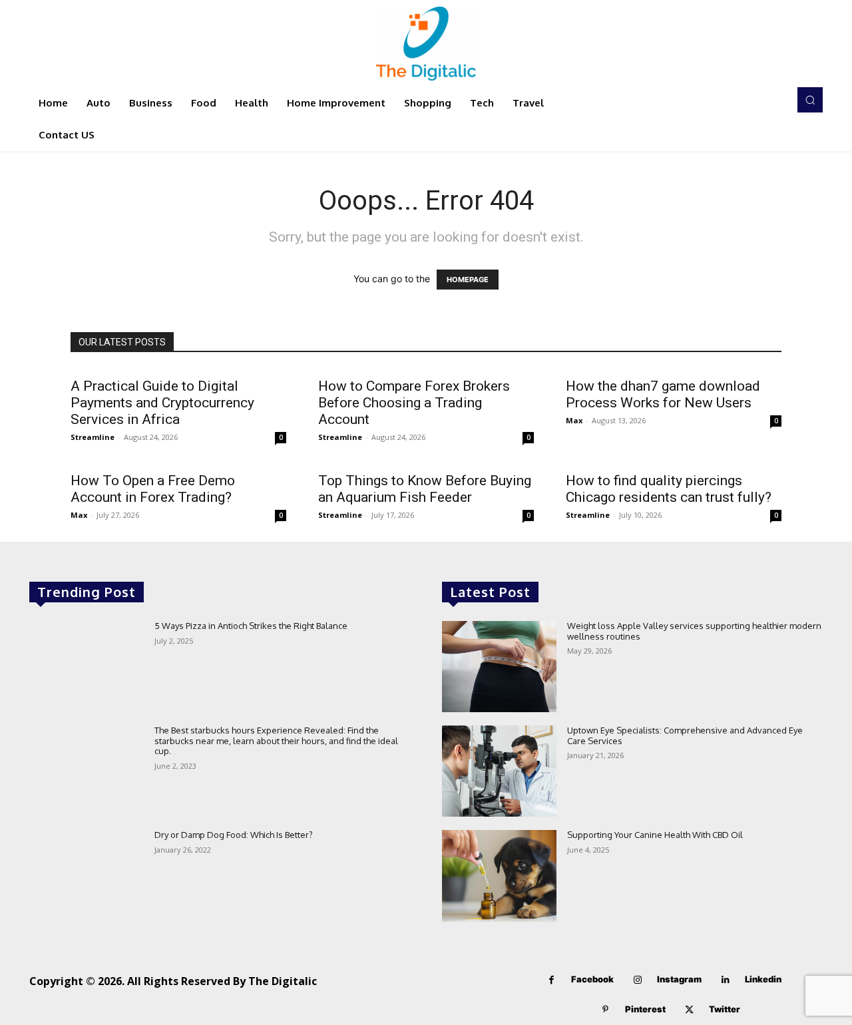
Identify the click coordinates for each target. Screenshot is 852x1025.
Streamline (92, 437)
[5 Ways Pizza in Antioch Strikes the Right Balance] (86, 666)
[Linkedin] (725, 980)
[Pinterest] (605, 1010)
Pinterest (645, 1009)
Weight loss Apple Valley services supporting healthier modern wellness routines (694, 631)
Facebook (592, 979)
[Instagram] (637, 980)
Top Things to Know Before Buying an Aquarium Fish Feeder (424, 489)
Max (574, 420)
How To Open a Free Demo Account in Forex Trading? (153, 489)
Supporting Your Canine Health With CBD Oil (655, 834)
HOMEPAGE (468, 279)
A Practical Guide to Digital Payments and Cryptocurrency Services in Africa (162, 402)
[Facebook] (551, 980)
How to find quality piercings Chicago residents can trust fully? (668, 489)
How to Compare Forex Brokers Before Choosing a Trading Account (414, 402)
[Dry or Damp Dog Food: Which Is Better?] (86, 875)
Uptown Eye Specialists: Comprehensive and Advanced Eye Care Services (685, 735)
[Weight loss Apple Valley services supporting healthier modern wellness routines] (499, 666)
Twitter (724, 1009)
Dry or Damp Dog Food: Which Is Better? (233, 834)
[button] (810, 99)
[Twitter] (689, 1010)
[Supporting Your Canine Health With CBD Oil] (499, 875)
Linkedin (763, 979)
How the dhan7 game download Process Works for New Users (663, 394)
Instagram (679, 979)
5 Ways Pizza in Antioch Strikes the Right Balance (250, 625)
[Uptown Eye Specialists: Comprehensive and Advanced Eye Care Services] (499, 771)
